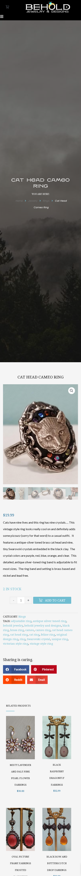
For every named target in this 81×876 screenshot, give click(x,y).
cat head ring (19, 634)
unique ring (60, 639)
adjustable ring (21, 621)
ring (22, 639)
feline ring (48, 634)
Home (19, 200)
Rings (46, 200)
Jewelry (32, 200)
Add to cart (55, 600)
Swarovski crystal (38, 639)
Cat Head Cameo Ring (41, 377)
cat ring (34, 634)
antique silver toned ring (49, 621)
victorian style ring (15, 643)
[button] (71, 390)
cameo (29, 630)
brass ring (17, 630)
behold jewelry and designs (42, 625)
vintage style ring (41, 643)
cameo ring (42, 630)
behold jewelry (13, 625)
